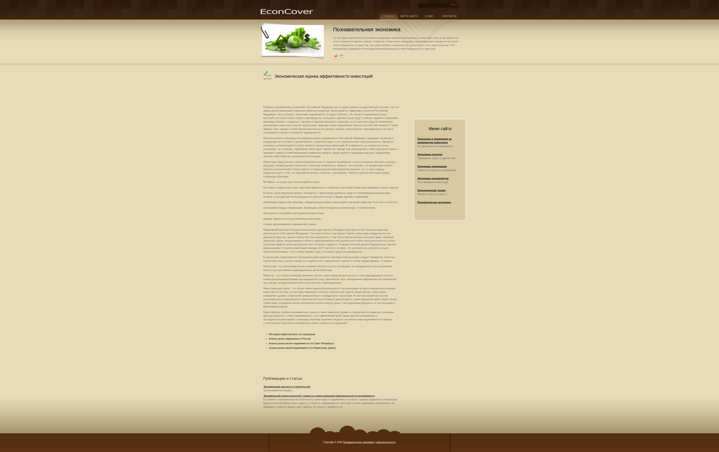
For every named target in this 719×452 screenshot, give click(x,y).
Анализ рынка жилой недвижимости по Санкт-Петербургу (301, 343)
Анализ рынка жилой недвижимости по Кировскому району (302, 347)
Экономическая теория (431, 190)
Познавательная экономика (434, 202)
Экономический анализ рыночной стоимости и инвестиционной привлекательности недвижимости (318, 395)
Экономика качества (429, 154)
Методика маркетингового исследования (292, 334)
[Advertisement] (331, 93)
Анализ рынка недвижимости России (290, 338)
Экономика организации (432, 166)
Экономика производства (432, 178)
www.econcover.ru (386, 442)
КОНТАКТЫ (449, 16)
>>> (341, 55)
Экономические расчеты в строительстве (286, 386)
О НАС (429, 16)
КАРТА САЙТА (409, 16)
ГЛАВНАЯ (389, 16)
